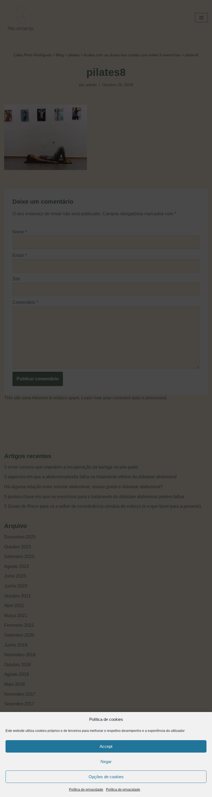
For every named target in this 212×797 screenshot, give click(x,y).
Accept (106, 746)
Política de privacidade (86, 789)
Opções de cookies (106, 776)
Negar (106, 761)
